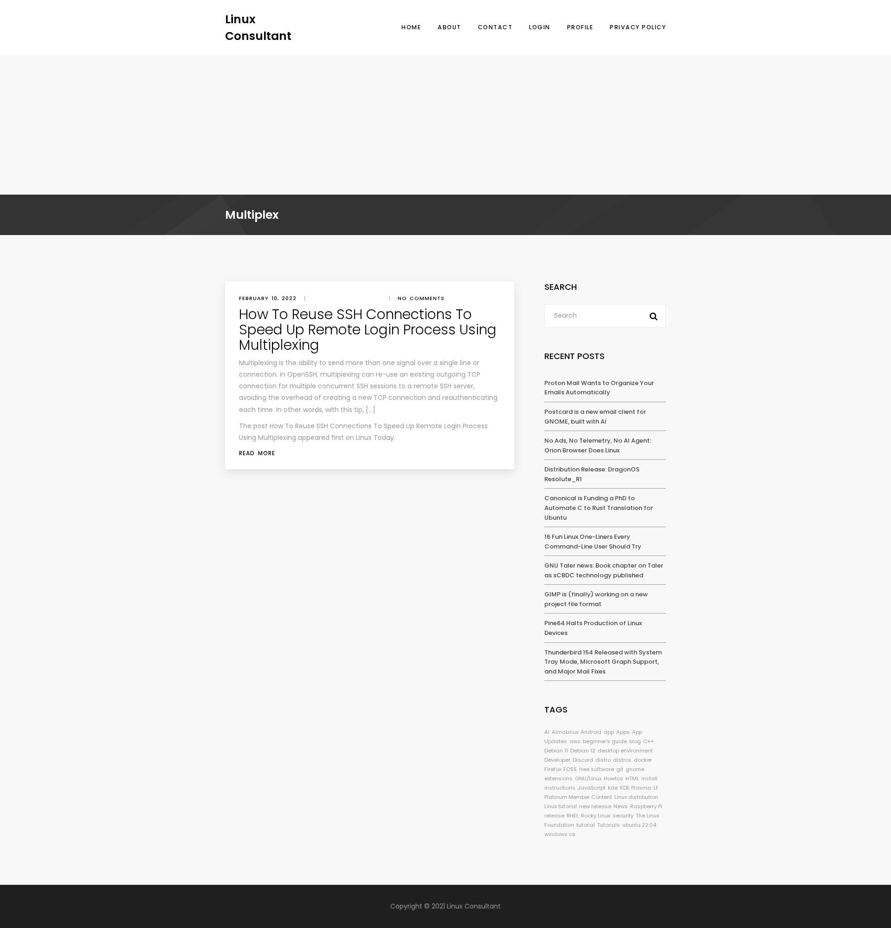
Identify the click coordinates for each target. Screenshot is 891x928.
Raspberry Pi (646, 806)
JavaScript (592, 787)
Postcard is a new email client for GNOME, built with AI (595, 416)
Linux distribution (636, 797)
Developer (557, 760)
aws (575, 741)
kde (613, 787)
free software (596, 769)
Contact (495, 27)
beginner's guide (605, 741)
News (620, 806)
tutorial (585, 825)
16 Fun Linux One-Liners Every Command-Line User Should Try (592, 541)
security (623, 815)
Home (411, 27)
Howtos (613, 778)
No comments (421, 298)
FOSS (570, 769)
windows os (559, 834)
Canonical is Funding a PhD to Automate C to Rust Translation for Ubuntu (598, 508)
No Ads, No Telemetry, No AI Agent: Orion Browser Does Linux (597, 445)
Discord (583, 760)
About (449, 27)
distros (622, 760)
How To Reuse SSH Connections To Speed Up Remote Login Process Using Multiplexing (368, 329)
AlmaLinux (565, 732)
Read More (257, 453)
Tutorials (608, 825)
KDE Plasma (635, 787)
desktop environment (625, 750)
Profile (580, 27)
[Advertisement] (445, 125)
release (554, 815)
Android (591, 732)
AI (546, 732)
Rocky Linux (595, 815)
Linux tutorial (560, 806)
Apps (623, 732)
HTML (632, 778)
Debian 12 (582, 750)
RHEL (573, 815)
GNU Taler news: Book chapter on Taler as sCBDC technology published (603, 570)
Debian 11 (556, 750)
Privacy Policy (638, 27)
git (619, 769)
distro (603, 760)
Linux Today (375, 437)
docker (643, 760)
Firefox (552, 769)
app (609, 732)
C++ (648, 741)
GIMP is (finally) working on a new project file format (596, 599)
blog (635, 741)
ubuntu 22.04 (639, 825)
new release (595, 806)
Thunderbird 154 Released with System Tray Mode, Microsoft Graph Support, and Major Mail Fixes (603, 662)
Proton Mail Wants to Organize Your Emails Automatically (599, 388)
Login (539, 27)
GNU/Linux (588, 778)
